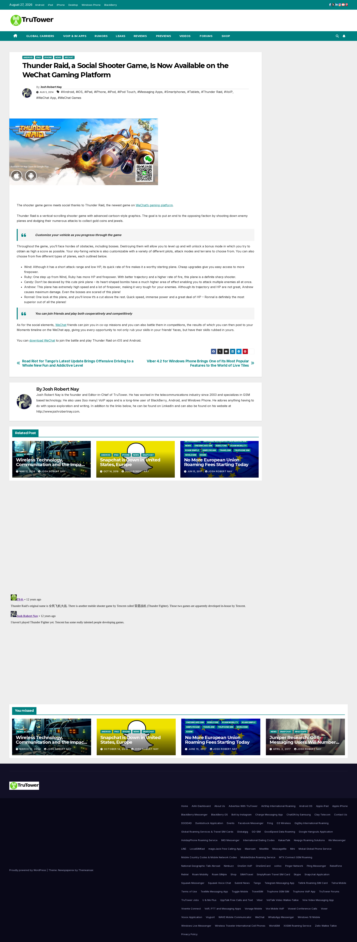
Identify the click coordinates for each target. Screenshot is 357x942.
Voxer (324, 908)
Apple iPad (322, 805)
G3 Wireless (284, 823)
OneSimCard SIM (203, 446)
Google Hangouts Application (316, 831)
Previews (163, 36)
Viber (260, 900)
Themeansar (85, 870)
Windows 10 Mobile (309, 917)
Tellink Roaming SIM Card (313, 882)
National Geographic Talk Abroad (200, 865)
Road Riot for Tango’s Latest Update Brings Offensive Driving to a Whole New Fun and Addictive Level (78, 363)
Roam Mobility (238, 446)
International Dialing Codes (259, 840)
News (58, 57)
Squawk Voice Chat (219, 882)
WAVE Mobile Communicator (234, 917)
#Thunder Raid (211, 92)
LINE (183, 848)
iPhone (61, 4)
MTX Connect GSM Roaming (295, 857)
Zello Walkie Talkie (326, 925)
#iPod (112, 92)
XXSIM (203, 455)
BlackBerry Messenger (194, 814)
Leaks (121, 36)
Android (39, 4)
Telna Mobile (338, 882)
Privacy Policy (189, 934)
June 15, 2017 (198, 749)
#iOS (79, 92)
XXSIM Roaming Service (297, 925)
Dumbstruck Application (209, 823)
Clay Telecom (322, 814)
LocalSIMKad (197, 848)
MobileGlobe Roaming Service (258, 857)
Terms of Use (189, 891)
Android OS (305, 805)
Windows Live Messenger (196, 925)
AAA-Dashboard (201, 805)
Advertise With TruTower (243, 805)
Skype (297, 874)
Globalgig (242, 831)
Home (184, 805)
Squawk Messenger (192, 882)
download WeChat (42, 340)
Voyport (210, 917)
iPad (50, 4)
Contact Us (340, 814)
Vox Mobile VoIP (275, 908)
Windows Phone (91, 4)
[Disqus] (135, 537)
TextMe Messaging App (214, 891)
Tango (257, 882)
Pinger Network (294, 865)
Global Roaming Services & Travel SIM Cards (207, 831)
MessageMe (279, 848)
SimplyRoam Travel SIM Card (273, 874)
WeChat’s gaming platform (154, 205)
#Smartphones (174, 92)
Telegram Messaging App (279, 882)
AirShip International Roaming (278, 805)
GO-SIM (256, 831)
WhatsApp (300, 732)
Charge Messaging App (269, 814)
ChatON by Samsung (299, 814)
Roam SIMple (192, 450)
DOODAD (186, 823)
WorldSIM (190, 455)
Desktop (73, 4)
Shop (225, 36)
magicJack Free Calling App (224, 848)
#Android (67, 92)
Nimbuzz (229, 865)
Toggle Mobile (240, 891)
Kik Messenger (337, 840)
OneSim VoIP (244, 865)
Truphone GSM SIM (278, 891)
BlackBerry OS (219, 814)
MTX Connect (192, 441)
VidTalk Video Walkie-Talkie (282, 900)
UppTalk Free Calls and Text (236, 900)
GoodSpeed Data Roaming (279, 831)
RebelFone (221, 446)
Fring (270, 823)
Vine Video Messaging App (318, 900)
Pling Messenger (316, 865)
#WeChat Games (69, 98)
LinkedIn (168, 406)
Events (230, 823)
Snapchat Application (317, 874)
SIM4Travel (246, 874)
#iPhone (100, 92)
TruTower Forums (329, 891)
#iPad (88, 92)
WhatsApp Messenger (281, 917)
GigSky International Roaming (312, 823)
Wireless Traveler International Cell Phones (240, 925)
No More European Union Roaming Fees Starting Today (216, 462)
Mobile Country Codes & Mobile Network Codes (209, 857)
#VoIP (228, 92)
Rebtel (185, 874)
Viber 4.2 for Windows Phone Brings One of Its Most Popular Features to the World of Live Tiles (198, 363)
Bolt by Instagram (241, 814)
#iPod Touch (127, 92)
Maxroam (250, 848)
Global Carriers (39, 36)
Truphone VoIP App (304, 891)
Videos (185, 36)
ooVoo (278, 865)
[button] (337, 36)
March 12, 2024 (30, 749)
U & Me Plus (209, 900)
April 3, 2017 (282, 749)
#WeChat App (46, 98)
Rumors (101, 36)
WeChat (69, 57)
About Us (219, 805)
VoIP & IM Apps (74, 36)
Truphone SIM (242, 450)
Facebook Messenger (250, 823)
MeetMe (264, 848)
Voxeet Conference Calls (302, 908)
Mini (292, 848)
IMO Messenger (230, 840)
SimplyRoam (209, 450)
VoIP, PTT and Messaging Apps (223, 908)
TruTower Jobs (190, 900)
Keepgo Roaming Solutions (309, 840)
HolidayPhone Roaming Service (199, 840)
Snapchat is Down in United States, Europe (130, 462)
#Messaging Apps (150, 92)
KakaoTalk (284, 840)
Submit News (242, 882)
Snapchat (148, 455)
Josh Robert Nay (51, 87)
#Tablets (193, 92)
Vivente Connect (191, 908)
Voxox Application (191, 917)
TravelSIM (225, 450)
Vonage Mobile (253, 908)
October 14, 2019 (116, 749)
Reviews (140, 36)
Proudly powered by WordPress (28, 870)
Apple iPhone (340, 805)
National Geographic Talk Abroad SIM (225, 441)
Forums (206, 36)
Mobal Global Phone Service (315, 848)
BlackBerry (110, 4)
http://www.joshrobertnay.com (57, 411)
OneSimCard (263, 865)
